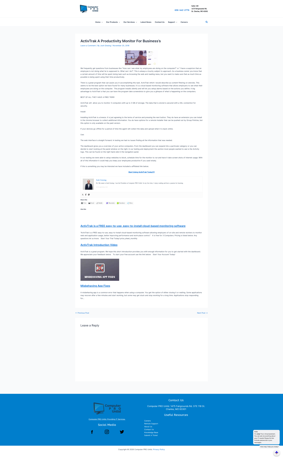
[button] (101, 22)
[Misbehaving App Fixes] (99, 270)
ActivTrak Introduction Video (99, 244)
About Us (148, 426)
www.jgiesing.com (102, 187)
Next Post (202, 313)
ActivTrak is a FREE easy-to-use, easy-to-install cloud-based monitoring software (132, 226)
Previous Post (82, 313)
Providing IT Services (116, 419)
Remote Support (151, 423)
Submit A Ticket (151, 435)
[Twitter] (83, 195)
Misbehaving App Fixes (95, 285)
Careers (147, 421)
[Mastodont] (89, 195)
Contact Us (149, 429)
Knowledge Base (151, 432)
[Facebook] (86, 195)
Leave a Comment (88, 45)
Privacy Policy (159, 449)
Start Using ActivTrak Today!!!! (141, 172)
